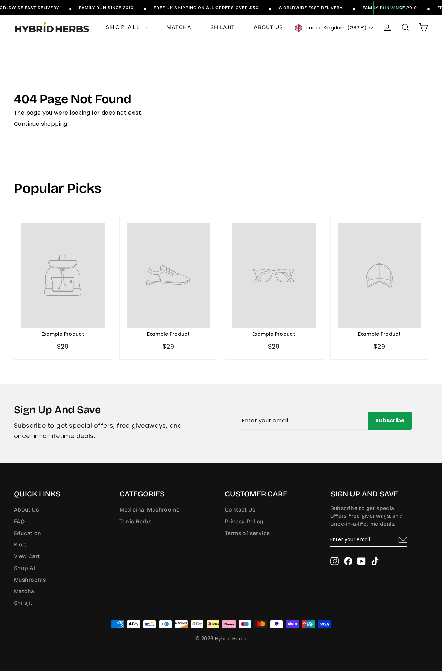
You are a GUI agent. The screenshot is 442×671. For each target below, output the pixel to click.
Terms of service (247, 533)
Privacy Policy (244, 521)
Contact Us (240, 509)
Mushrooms (30, 579)
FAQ (19, 521)
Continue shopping (40, 124)
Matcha (178, 27)
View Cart (27, 556)
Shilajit (222, 27)
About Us (26, 509)
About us (268, 27)
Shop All (124, 27)
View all (394, 7)
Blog (20, 544)
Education (27, 533)
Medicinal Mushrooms (149, 509)
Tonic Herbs (135, 521)
